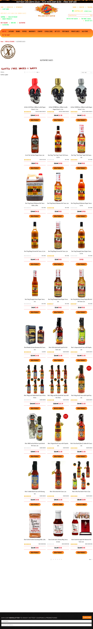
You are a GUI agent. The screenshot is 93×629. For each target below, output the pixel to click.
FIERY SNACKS (65, 31)
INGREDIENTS (32, 31)
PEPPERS (24, 31)
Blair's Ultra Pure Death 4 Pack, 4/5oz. (81, 491)
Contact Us (10, 7)
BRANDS (18, 31)
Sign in (74, 7)
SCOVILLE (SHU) (49, 31)
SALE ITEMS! (85, 31)
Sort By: (83, 72)
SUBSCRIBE (87, 617)
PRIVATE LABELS (75, 31)
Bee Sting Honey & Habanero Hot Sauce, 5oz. (58, 203)
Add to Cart (35, 140)
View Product (35, 120)
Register (81, 7)
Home (2, 7)
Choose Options (35, 92)
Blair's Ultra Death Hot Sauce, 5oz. (58, 491)
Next (38, 72)
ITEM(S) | (87, 11)
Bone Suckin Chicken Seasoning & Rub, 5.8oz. (35, 539)
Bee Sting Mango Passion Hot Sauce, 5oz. (58, 251)
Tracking (89, 7)
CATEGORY (11, 31)
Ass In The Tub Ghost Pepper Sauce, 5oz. (34, 155)
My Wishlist (19, 7)
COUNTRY (40, 31)
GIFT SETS (57, 31)
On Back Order (58, 380)
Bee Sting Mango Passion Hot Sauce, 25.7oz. (34, 251)
